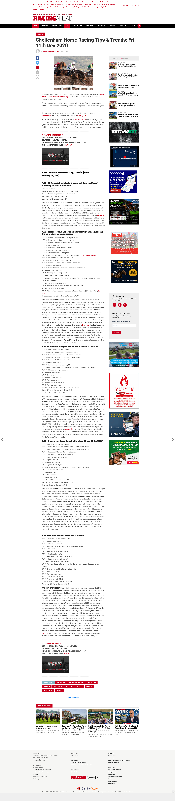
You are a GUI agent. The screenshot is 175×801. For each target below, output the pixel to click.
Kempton (45, 633)
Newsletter (123, 26)
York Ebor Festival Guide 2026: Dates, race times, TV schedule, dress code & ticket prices (128, 115)
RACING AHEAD (80, 119)
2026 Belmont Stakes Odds (92, 4)
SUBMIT (117, 332)
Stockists (113, 26)
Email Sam (35, 774)
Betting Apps (60, 2)
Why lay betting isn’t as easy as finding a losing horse (46, 727)
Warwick (59, 690)
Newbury (85, 325)
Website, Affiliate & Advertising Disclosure (119, 760)
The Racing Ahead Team (50, 51)
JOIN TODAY (68, 145)
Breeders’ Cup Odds (38, 9)
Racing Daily (111, 774)
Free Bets (77, 2)
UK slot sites (111, 767)
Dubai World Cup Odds (87, 7)
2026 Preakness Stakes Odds (73, 4)
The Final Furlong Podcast (115, 776)
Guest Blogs (50, 2)
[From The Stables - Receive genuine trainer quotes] (124, 271)
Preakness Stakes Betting (40, 7)
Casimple (95, 2)
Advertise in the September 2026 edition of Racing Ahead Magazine (128, 86)
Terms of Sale (111, 758)
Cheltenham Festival (88, 255)
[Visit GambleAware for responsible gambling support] (90, 788)
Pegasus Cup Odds (101, 7)
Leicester (100, 215)
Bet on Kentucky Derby (108, 4)
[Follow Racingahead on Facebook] (132, 5)
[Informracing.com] (124, 167)
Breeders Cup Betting (72, 7)
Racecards (69, 2)
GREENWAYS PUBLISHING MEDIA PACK (81, 765)
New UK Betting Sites (39, 4)
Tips (67, 26)
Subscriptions (101, 26)
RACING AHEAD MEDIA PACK (78, 762)
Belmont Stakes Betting (57, 7)
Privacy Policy (112, 755)
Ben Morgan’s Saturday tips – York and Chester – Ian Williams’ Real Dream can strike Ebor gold (73, 728)
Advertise (42, 2)
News (35, 26)
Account (35, 2)
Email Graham (74, 760)
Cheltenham (46, 115)
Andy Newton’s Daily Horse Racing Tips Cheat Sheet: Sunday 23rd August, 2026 (126, 65)
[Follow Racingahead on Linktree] (138, 6)
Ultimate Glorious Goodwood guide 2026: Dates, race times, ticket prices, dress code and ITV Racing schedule (128, 94)
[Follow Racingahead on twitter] (135, 5)
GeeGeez (110, 779)
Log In (133, 26)
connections (69, 429)
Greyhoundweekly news (114, 769)
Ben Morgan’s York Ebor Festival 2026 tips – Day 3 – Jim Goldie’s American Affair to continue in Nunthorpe (99, 729)
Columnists (44, 26)
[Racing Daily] (124, 212)
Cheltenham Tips (105, 2)
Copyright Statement (113, 762)
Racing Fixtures (77, 26)
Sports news (111, 783)
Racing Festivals (57, 26)
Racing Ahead (48, 690)
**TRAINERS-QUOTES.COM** (52, 135)
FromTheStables (112, 781)
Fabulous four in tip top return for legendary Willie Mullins (128, 76)
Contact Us (111, 753)
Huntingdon (81, 115)
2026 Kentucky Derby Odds (55, 4)
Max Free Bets (86, 2)
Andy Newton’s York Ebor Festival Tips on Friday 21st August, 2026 (126, 727)
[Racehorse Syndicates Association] (124, 243)
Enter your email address (121, 321)
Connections (91, 682)
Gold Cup (47, 686)
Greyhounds (89, 26)
